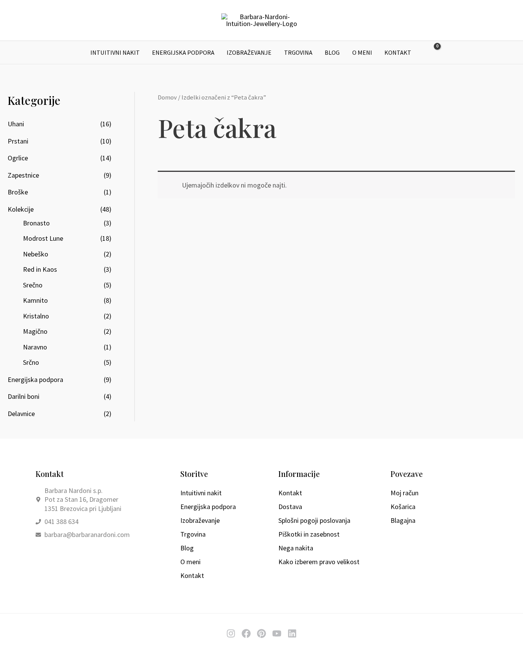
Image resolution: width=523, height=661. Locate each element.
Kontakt (397, 52)
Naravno (35, 347)
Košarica (403, 506)
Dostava (290, 506)
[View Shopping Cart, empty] (432, 52)
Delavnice (21, 413)
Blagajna (403, 520)
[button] (450, 52)
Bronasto (36, 223)
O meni (362, 52)
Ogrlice (18, 157)
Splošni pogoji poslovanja (314, 520)
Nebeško (35, 254)
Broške (18, 192)
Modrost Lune (43, 238)
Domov (167, 97)
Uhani (16, 123)
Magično (35, 331)
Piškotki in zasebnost (309, 534)
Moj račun (404, 492)
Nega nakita (295, 547)
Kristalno (36, 316)
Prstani (18, 141)
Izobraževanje (249, 52)
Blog (332, 52)
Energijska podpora (183, 52)
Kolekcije (21, 209)
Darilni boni (23, 396)
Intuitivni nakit (115, 52)
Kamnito (35, 300)
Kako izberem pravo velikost (319, 561)
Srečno (32, 285)
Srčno (31, 362)
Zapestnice (23, 175)
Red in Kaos (40, 269)
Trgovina (298, 52)
